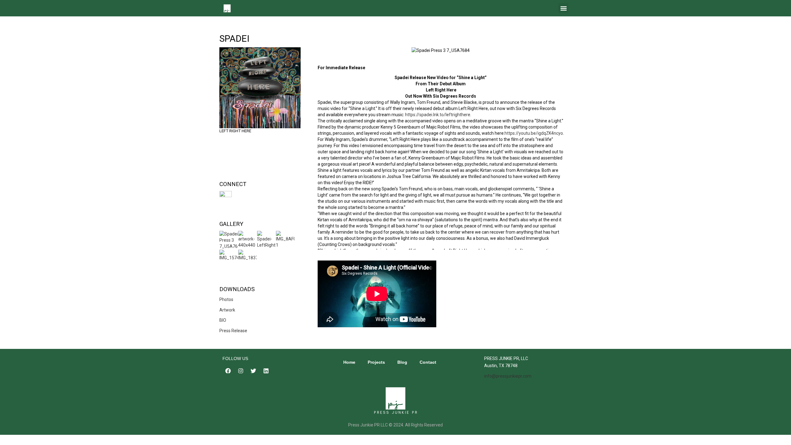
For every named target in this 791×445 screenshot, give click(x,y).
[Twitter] (253, 370)
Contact (428, 362)
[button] (563, 8)
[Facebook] (228, 370)
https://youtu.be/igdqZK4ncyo (534, 133)
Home (349, 362)
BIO (222, 320)
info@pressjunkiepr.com (507, 376)
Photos (226, 299)
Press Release (233, 330)
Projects (376, 362)
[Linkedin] (266, 370)
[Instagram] (240, 370)
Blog (402, 362)
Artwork (227, 309)
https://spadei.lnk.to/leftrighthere (437, 114)
